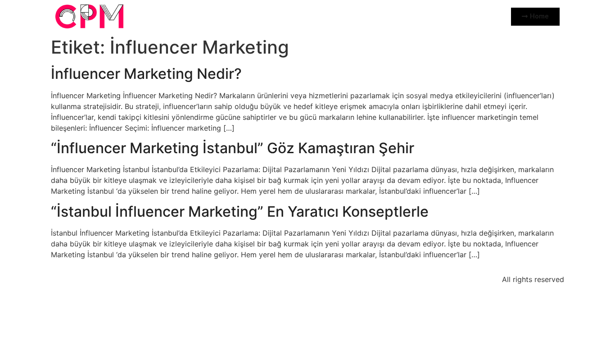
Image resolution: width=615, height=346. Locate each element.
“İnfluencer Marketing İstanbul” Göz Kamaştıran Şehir (232, 148)
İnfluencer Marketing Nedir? (146, 73)
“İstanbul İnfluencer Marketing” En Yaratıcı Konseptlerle (240, 211)
